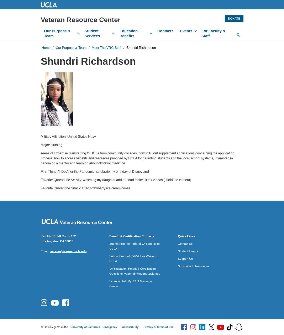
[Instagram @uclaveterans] (44, 303)
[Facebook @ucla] (184, 327)
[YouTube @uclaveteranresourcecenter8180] (55, 303)
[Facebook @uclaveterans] (66, 303)
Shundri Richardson (141, 48)
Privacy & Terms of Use (158, 327)
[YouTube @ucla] (220, 327)
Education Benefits (129, 33)
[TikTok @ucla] (229, 327)
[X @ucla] (211, 327)
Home (46, 48)
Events (186, 31)
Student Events (188, 251)
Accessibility (130, 327)
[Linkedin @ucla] (202, 327)
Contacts (165, 31)
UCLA (51, 4)
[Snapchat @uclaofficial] (238, 327)
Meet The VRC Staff (106, 48)
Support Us (185, 258)
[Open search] (238, 35)
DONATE (234, 18)
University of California (85, 327)
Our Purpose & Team (57, 33)
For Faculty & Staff (213, 33)
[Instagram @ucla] (193, 327)
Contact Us (185, 243)
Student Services (92, 33)
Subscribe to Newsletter (193, 266)
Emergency (109, 327)
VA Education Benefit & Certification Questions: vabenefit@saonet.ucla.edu (134, 271)
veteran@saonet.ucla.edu (68, 251)
